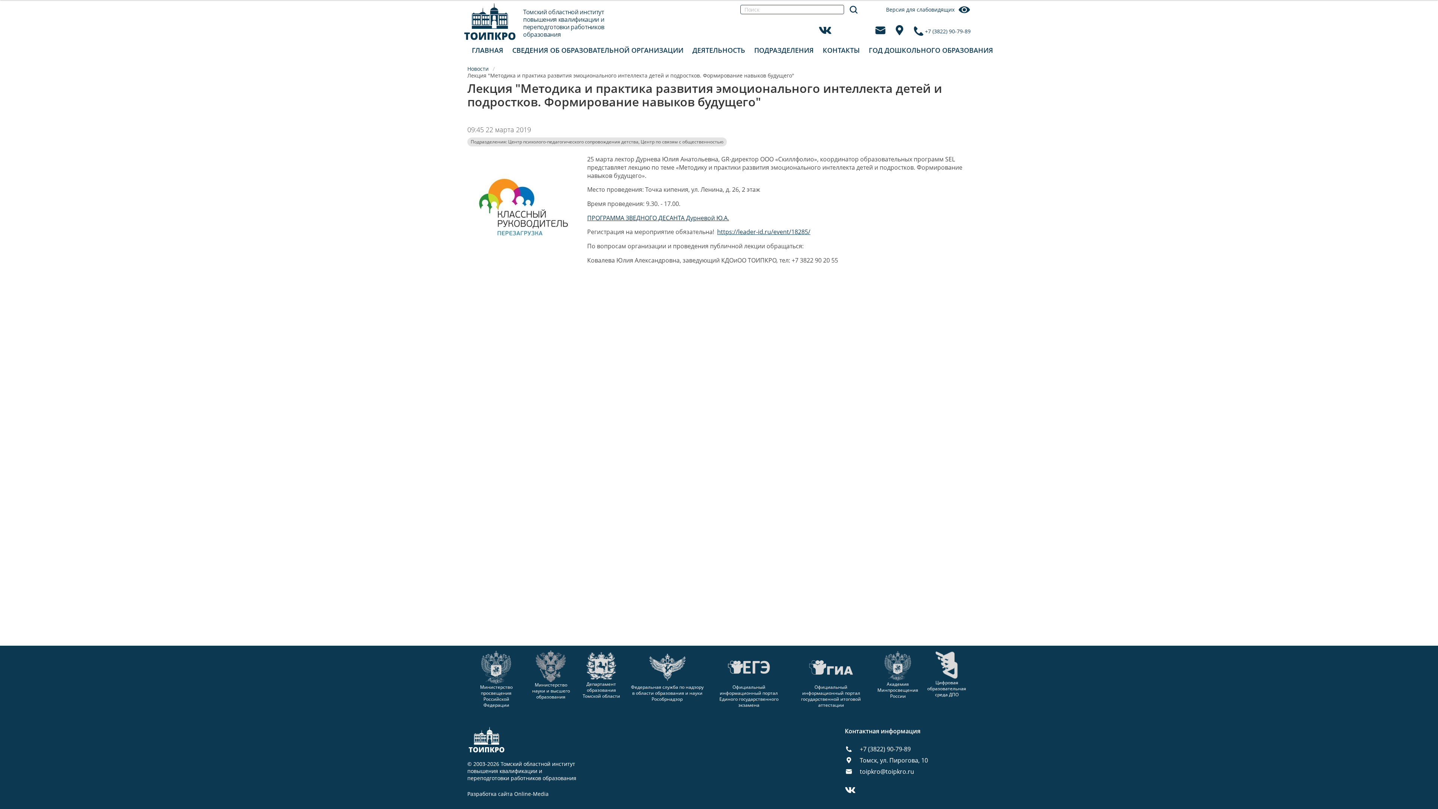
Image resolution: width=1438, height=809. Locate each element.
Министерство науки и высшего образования (551, 691)
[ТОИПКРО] (490, 21)
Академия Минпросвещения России (897, 690)
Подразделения (784, 50)
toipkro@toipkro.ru (887, 771)
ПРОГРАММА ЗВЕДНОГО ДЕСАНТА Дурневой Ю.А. (658, 218)
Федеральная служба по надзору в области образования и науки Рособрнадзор (667, 693)
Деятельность (718, 50)
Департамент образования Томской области (601, 690)
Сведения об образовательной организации (597, 50)
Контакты (841, 50)
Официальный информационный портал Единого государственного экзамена (749, 696)
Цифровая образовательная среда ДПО (946, 688)
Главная (487, 50)
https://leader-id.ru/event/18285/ (763, 232)
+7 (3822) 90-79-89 (948, 31)
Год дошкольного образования (931, 50)
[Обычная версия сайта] (1423, 14)
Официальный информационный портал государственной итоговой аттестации (831, 696)
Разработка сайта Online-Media (508, 794)
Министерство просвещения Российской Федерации (496, 696)
